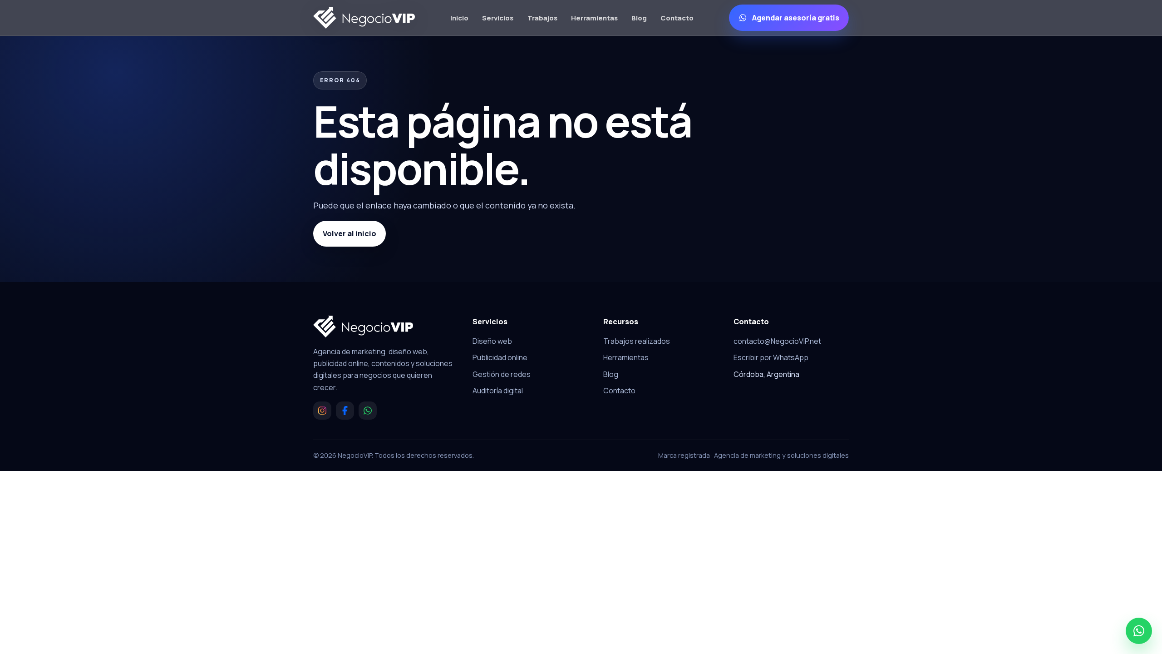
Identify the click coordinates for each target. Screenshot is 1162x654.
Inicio (459, 17)
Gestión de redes (502, 374)
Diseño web (492, 341)
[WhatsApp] (368, 410)
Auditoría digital (498, 391)
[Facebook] (345, 410)
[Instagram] (322, 410)
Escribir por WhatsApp (771, 357)
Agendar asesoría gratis (795, 18)
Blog (639, 17)
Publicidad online (500, 357)
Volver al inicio (349, 233)
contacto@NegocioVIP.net (777, 341)
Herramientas (594, 17)
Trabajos (542, 17)
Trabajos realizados (636, 341)
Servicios (497, 17)
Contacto (677, 17)
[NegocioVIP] (364, 18)
